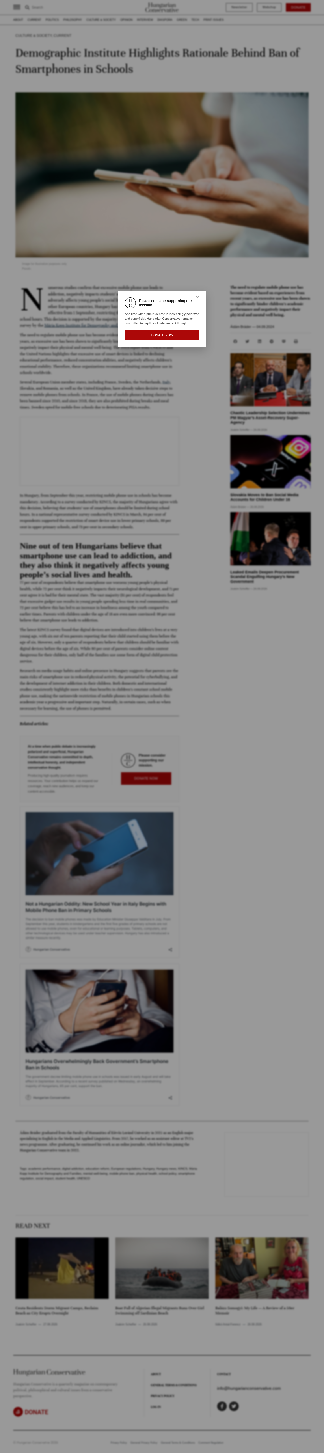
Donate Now (162, 335)
